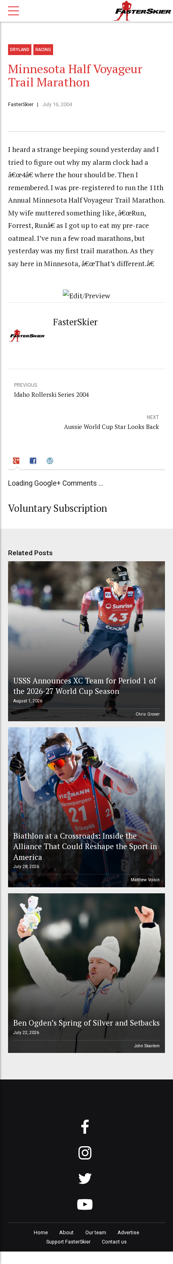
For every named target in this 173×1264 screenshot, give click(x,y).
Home (41, 1232)
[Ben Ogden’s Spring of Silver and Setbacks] (85, 973)
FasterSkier (20, 104)
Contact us (114, 1242)
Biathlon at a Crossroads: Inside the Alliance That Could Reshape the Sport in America (85, 846)
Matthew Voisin (145, 880)
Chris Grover (148, 714)
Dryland (19, 49)
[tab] (17, 461)
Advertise (128, 1232)
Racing (43, 49)
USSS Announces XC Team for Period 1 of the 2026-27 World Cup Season (84, 685)
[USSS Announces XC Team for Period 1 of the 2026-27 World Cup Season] (85, 641)
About (66, 1232)
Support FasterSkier (68, 1242)
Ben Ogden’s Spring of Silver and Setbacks (86, 1023)
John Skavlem (147, 1046)
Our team (95, 1232)
